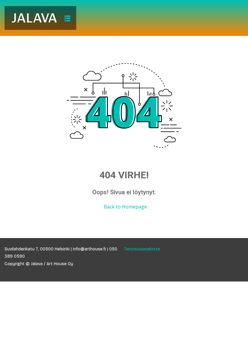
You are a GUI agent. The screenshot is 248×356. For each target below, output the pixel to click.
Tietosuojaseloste (142, 249)
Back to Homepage (125, 206)
